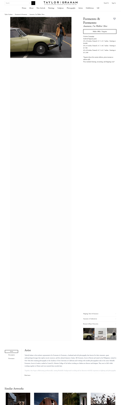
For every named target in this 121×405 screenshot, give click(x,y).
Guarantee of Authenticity (90, 319)
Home (24, 8)
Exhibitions (90, 8)
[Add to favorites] (114, 19)
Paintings (51, 8)
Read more (27, 375)
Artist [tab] (11, 351)
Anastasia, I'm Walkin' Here (36, 14)
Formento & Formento (21, 14)
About (31, 8)
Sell (98, 8)
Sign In (114, 3)
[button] (41, 179)
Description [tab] (11, 355)
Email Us (106, 3)
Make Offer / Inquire (100, 31)
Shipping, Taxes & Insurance (90, 314)
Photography (71, 8)
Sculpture (60, 8)
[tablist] (11, 355)
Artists (80, 8)
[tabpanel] (70, 362)
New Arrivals (41, 8)
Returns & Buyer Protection (90, 324)
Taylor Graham (9, 14)
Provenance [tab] (11, 358)
